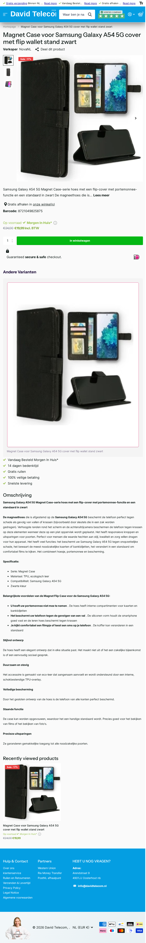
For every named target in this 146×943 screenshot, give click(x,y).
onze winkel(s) (44, 204)
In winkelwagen (80, 240)
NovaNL (25, 49)
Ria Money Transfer (50, 873)
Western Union (47, 868)
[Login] (131, 14)
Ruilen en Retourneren (16, 878)
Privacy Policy (12, 887)
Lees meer (101, 195)
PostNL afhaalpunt (49, 878)
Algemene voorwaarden (18, 897)
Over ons (8, 868)
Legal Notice (11, 892)
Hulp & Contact (15, 861)
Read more (50, 3)
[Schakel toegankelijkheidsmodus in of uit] (141, 3)
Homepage (9, 26)
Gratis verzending (16, 3)
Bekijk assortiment (5, 14)
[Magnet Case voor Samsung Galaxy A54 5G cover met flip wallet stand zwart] (32, 792)
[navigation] (8, 60)
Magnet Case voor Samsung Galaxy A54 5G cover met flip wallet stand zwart (31, 827)
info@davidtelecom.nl (92, 885)
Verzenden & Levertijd (16, 882)
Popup (55, 223)
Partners (45, 861)
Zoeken (90, 14)
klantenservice (12, 873)
